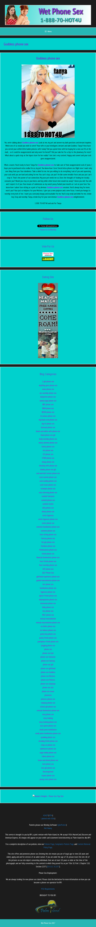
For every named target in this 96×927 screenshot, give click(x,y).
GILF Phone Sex (48, 572)
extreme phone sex (48, 530)
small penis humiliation (48, 729)
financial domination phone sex (48, 557)
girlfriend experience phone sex (48, 576)
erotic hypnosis (48, 515)
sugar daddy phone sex (48, 752)
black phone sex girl (48, 435)
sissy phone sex (48, 714)
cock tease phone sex (48, 484)
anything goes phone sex (48, 385)
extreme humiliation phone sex (48, 526)
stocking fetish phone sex (48, 741)
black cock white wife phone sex (48, 431)
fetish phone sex (48, 553)
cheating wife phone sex (48, 465)
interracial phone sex (48, 603)
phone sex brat (48, 653)
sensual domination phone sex (48, 710)
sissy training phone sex (48, 722)
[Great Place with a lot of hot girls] (48, 255)
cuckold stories (48, 504)
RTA (50, 815)
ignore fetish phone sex (48, 595)
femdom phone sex (48, 546)
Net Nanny (48, 828)
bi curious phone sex (48, 416)
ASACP (45, 815)
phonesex (48, 695)
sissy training (48, 718)
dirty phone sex (48, 507)
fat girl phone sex (48, 542)
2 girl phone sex (48, 381)
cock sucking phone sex (48, 481)
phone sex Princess (48, 679)
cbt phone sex (48, 450)
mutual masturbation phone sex (48, 622)
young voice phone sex (48, 779)
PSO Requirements (48, 888)
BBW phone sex (48, 408)
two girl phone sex (48, 767)
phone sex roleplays (48, 683)
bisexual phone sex (48, 427)
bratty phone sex (48, 446)
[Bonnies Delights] (48, 796)
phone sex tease (48, 691)
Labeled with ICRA (47, 818)
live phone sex (48, 611)
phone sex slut (48, 687)
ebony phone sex (48, 511)
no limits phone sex (48, 626)
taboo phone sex (48, 756)
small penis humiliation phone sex (48, 733)
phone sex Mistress (48, 676)
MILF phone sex (48, 614)
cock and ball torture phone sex (48, 473)
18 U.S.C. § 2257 (53, 866)
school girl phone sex (48, 706)
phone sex (48, 649)
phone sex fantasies (48, 656)
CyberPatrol (61, 825)
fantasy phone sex (48, 538)
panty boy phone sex (48, 634)
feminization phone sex (48, 549)
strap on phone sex (48, 745)
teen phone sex (48, 764)
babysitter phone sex (48, 396)
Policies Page (49, 844)
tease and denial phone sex (48, 760)
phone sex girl (48, 664)
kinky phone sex (48, 607)
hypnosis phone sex (48, 592)
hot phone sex (48, 584)
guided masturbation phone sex (48, 580)
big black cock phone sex (48, 419)
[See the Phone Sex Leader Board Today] (48, 260)
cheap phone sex (48, 461)
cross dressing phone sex (48, 492)
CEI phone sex (48, 454)
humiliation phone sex (48, 588)
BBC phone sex (48, 404)
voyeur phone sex (48, 775)
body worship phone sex (48, 439)
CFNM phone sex (48, 458)
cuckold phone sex (48, 500)
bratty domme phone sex (48, 442)
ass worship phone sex (48, 393)
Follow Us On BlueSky (48, 229)
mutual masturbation (48, 618)
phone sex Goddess (48, 672)
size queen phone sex (48, 725)
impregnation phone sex (48, 599)
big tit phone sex (48, 423)
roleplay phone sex (48, 702)
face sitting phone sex (48, 534)
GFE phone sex (48, 569)
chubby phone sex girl (48, 469)
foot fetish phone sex (48, 561)
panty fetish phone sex (48, 637)
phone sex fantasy (48, 660)
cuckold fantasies (48, 496)
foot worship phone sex (48, 565)
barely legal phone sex (48, 400)
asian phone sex (48, 389)
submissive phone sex (48, 748)
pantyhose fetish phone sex (48, 641)
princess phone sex (48, 699)
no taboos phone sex (48, 630)
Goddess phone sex (48, 58)
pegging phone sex (48, 645)
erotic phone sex (48, 523)
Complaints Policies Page (64, 844)
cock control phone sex (48, 477)
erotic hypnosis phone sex (48, 519)
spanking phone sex (48, 737)
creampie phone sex (48, 488)
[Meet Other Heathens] (48, 357)
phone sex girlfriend (48, 668)
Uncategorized (48, 771)
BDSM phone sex (48, 412)
